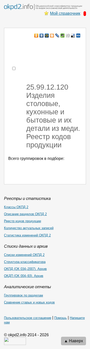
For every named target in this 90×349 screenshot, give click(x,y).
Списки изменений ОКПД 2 (24, 255)
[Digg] (67, 35)
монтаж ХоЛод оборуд (54, 45)
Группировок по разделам (23, 295)
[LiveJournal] (57, 35)
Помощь (60, 318)
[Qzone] (78, 35)
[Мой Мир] (47, 35)
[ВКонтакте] (41, 35)
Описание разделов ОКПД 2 (25, 214)
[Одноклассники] (36, 35)
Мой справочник (65, 13)
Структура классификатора (25, 262)
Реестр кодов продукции (22, 221)
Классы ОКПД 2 (16, 207)
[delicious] (73, 35)
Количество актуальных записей (29, 228)
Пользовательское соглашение (27, 318)
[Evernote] (62, 35)
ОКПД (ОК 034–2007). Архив (25, 269)
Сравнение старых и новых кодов (29, 302)
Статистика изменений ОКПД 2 (27, 235)
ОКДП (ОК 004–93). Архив (23, 276)
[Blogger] (52, 35)
